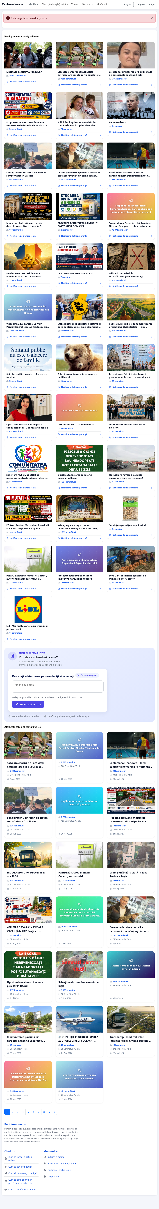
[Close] (151, 18)
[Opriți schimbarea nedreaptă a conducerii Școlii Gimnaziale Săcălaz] (28, 417)
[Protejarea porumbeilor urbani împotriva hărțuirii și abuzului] (79, 569)
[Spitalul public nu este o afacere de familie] (28, 367)
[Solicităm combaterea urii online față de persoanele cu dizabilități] (131, 65)
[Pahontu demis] (131, 114)
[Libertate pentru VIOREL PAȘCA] (28, 63)
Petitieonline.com (13, 4)
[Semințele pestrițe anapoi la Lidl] (131, 517)
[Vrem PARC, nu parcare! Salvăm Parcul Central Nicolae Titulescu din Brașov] (28, 317)
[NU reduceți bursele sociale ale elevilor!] (131, 417)
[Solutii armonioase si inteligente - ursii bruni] (79, 367)
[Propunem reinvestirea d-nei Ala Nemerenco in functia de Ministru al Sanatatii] (28, 115)
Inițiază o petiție (146, 4)
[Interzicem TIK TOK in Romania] (79, 416)
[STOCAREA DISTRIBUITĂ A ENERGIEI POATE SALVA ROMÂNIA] (79, 216)
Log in (127, 4)
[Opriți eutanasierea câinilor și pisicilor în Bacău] (79, 468)
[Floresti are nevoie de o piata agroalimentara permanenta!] (131, 468)
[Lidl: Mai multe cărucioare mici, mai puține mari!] (28, 619)
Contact (75, 4)
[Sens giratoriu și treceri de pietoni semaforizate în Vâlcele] (28, 166)
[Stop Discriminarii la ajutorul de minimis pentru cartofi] (131, 569)
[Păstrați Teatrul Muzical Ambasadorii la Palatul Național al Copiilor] (28, 518)
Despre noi (88, 4)
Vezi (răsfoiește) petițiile (55, 4)
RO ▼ (35, 4)
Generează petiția (30, 704)
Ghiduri (9, 1151)
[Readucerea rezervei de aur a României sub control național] (28, 266)
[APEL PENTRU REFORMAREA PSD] (79, 265)
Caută (103, 4)
